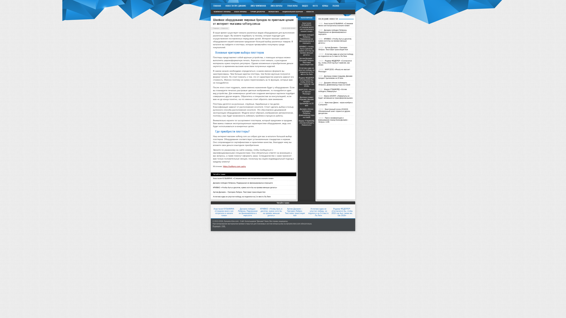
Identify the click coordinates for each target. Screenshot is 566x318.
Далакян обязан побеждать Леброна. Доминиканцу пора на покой (307, 113)
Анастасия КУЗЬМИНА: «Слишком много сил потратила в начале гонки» (243, 178)
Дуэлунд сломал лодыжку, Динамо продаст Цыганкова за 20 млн (306, 101)
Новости (310, 12)
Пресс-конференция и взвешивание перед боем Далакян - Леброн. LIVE (333, 120)
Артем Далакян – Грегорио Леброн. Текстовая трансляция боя (239, 192)
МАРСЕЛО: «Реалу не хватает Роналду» (307, 92)
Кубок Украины (240, 12)
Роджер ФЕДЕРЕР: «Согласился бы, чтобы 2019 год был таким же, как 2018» (306, 82)
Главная (216, 28)
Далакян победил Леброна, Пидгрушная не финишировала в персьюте (243, 183)
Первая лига (273, 12)
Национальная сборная (292, 12)
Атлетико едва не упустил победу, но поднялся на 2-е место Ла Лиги (242, 197)
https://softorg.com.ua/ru (234, 166)
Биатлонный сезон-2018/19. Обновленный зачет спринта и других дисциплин (334, 111)
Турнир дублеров (257, 12)
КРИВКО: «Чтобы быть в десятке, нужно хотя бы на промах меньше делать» (245, 188)
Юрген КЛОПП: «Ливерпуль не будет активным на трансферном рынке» (335, 97)
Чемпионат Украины (222, 12)
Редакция (217, 226)
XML (224, 226)
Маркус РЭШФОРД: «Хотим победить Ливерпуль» (307, 123)
